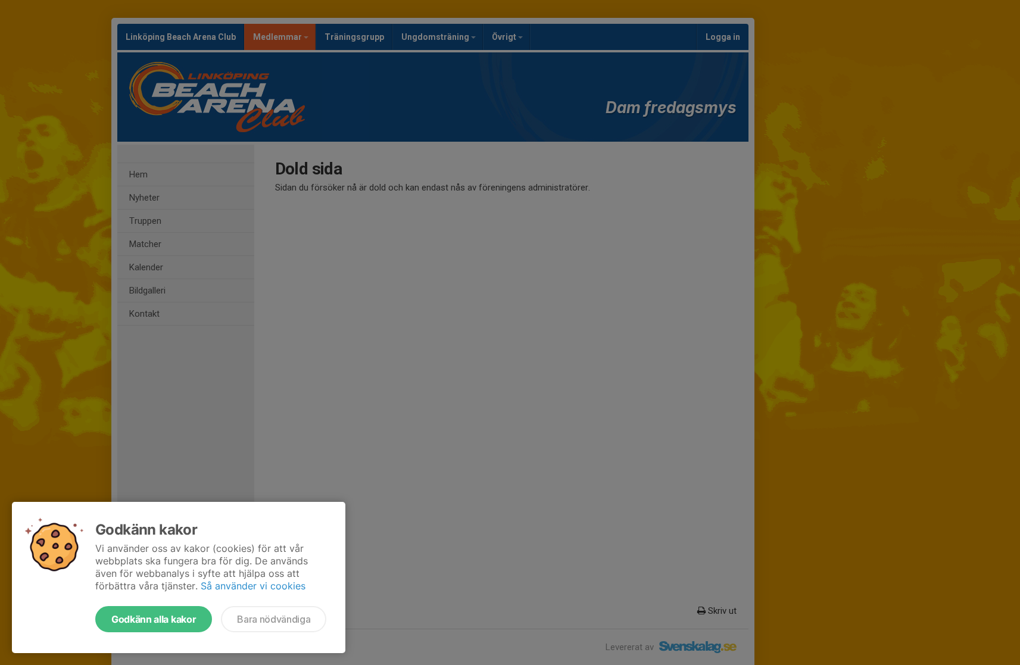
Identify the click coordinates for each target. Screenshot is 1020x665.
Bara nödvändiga (273, 619)
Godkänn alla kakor (153, 619)
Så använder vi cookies (253, 586)
